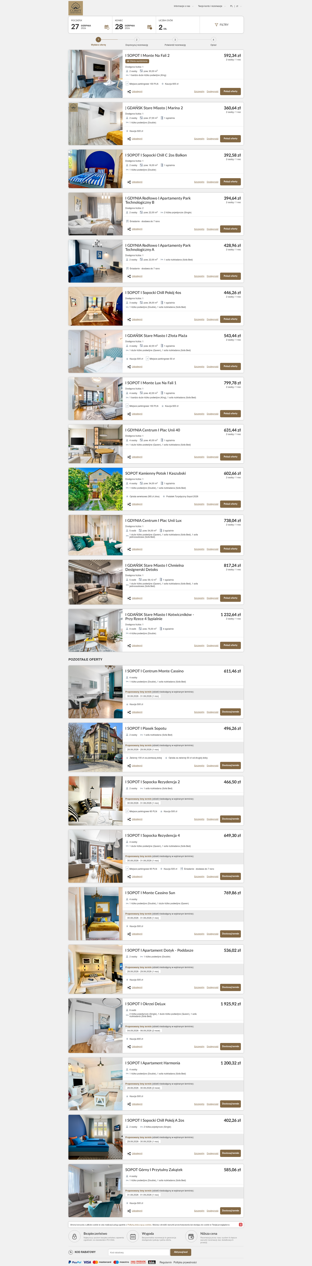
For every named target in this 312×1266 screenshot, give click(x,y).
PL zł (234, 5)
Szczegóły (199, 91)
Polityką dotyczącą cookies (139, 1224)
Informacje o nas (182, 5)
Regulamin (166, 1262)
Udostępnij (137, 91)
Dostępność (212, 91)
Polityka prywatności (185, 1262)
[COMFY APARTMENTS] (97, 8)
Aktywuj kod (180, 1252)
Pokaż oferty (230, 91)
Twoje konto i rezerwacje (210, 5)
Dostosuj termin (230, 712)
